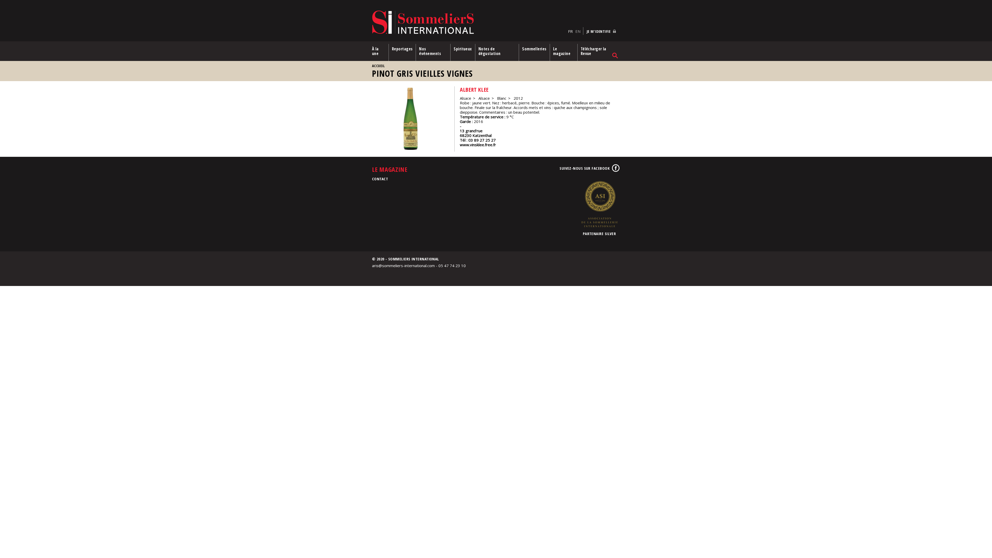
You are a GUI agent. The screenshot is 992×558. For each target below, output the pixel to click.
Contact (380, 178)
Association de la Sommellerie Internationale (599, 204)
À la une (375, 51)
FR (570, 31)
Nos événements (430, 51)
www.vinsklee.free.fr (478, 144)
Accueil (378, 65)
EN (577, 31)
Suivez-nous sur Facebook (585, 168)
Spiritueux (463, 49)
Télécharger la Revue (593, 51)
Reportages (402, 49)
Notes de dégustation (489, 51)
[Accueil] (468, 22)
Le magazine (562, 51)
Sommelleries (534, 49)
